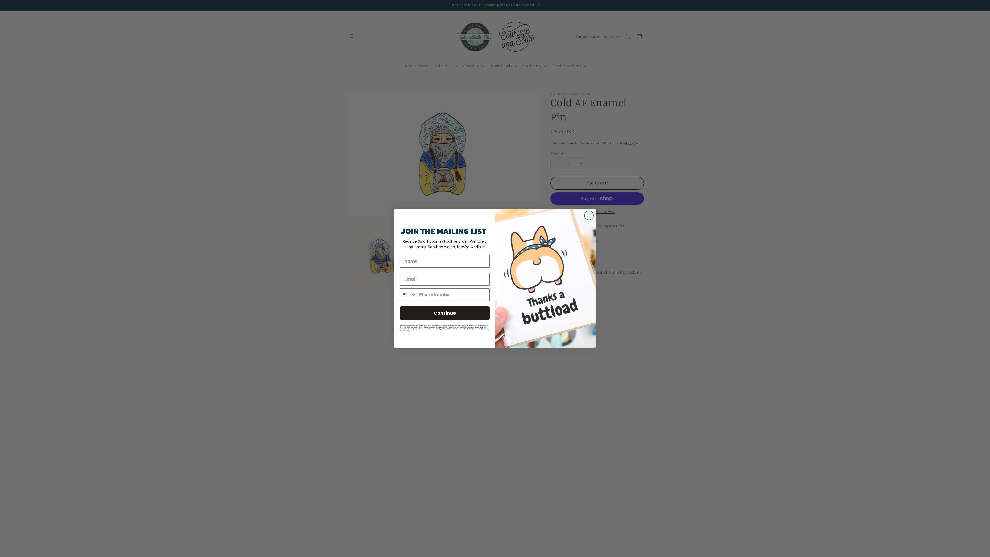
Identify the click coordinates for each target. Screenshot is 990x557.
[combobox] (408, 295)
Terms (408, 330)
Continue (445, 313)
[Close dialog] (588, 215)
